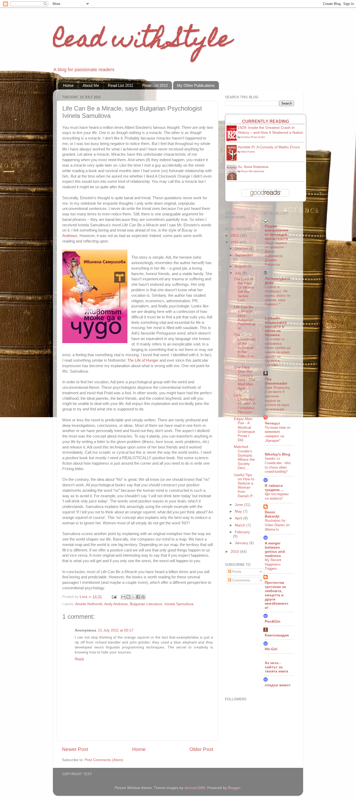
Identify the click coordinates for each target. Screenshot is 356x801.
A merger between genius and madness (275, 549)
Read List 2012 (155, 85)
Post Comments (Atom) (104, 760)
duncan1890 (195, 788)
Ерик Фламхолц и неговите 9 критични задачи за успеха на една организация (277, 398)
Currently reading (265, 121)
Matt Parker (248, 151)
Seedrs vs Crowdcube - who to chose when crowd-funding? (278, 465)
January (242, 543)
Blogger (234, 788)
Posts (236, 572)
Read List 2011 (120, 85)
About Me (91, 85)
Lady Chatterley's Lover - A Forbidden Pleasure (244, 403)
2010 (235, 552)
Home (68, 85)
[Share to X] (133, 596)
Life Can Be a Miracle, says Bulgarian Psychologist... (244, 317)
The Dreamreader (276, 381)
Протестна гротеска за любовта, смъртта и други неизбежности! (277, 595)
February (242, 532)
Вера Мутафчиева (252, 171)
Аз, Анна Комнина (253, 167)
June (239, 505)
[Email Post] (114, 597)
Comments (240, 580)
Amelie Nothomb (88, 604)
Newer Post (75, 749)
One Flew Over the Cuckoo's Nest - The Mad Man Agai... (244, 377)
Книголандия (277, 635)
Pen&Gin (272, 621)
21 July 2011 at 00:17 (115, 630)
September (244, 255)
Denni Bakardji (272, 514)
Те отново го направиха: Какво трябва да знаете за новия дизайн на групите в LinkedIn (278, 352)
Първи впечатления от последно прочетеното (276, 232)
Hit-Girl (271, 649)
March (240, 525)
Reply (79, 659)
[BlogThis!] (128, 596)
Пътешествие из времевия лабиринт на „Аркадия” (277, 434)
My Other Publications (196, 85)
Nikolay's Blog (277, 454)
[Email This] (123, 596)
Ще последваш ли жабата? (277, 496)
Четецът (272, 423)
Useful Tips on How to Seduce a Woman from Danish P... (244, 485)
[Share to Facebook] (138, 596)
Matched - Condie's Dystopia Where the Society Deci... (244, 457)
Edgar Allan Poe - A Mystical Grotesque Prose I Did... (244, 429)
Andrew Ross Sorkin (253, 137)
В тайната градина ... (274, 488)
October (242, 248)
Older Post (201, 749)
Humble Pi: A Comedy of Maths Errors (269, 147)
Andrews (69, 236)
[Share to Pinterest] (143, 596)
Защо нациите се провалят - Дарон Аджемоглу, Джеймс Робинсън (276, 253)
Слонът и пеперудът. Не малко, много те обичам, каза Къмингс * (277, 295)
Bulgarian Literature (146, 604)
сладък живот (278, 685)
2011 (235, 242)
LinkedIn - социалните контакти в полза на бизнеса (276, 326)
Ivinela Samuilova (178, 604)
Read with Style (142, 41)
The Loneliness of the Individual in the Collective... (244, 347)
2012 (235, 236)
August (241, 266)
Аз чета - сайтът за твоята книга (276, 667)
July (238, 273)
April (239, 518)
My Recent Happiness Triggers (273, 564)
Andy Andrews (116, 604)
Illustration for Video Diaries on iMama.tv (277, 525)
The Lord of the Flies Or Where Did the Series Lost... (244, 289)
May (239, 511)
